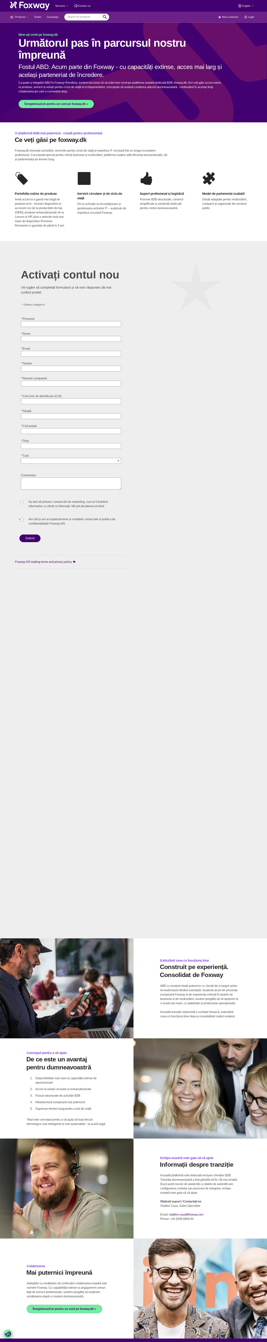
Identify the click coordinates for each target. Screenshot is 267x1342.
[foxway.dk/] (29, 5)
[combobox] (84, 16)
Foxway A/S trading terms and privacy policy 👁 (45, 561)
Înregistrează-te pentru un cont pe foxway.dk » (56, 103)
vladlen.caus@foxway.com (186, 1214)
